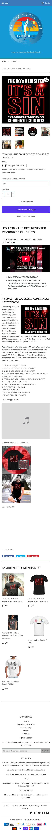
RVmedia (19, 819)
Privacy (26, 731)
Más (6, 3)
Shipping (26, 734)
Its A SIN (14, 61)
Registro (45, 751)
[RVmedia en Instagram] (43, 813)
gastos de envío (25, 169)
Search (26, 721)
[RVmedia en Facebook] (35, 813)
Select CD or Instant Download (13, 179)
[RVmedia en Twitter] (31, 813)
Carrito (47, 3)
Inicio (4, 61)
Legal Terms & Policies (26, 724)
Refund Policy (26, 728)
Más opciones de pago (26, 216)
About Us (18, 774)
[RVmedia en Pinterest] (39, 813)
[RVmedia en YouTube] (47, 813)
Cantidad (5, 190)
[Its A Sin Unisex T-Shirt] (16, 502)
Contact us (26, 797)
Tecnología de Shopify (32, 819)
